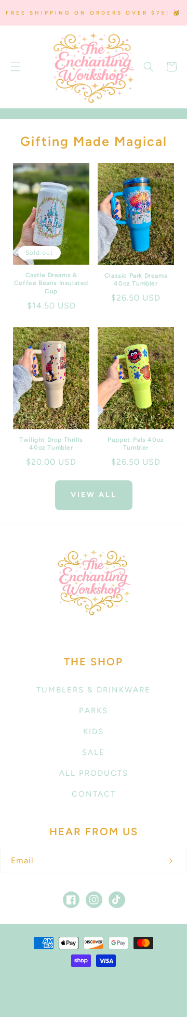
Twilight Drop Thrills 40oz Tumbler (51, 444)
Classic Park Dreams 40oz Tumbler (135, 280)
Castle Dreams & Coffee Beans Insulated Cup (51, 283)
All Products (93, 773)
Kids (93, 731)
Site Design (109, 986)
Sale (93, 752)
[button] (15, 66)
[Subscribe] (168, 861)
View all (94, 494)
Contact (94, 794)
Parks (93, 710)
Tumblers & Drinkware (93, 689)
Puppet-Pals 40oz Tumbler (136, 444)
